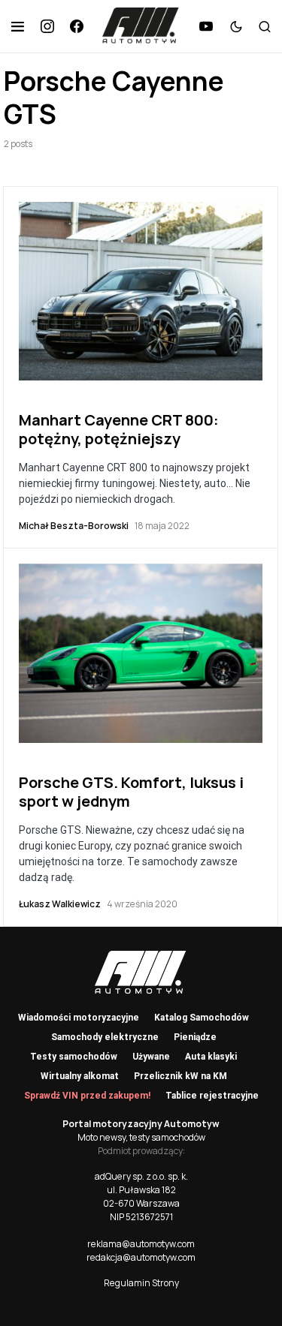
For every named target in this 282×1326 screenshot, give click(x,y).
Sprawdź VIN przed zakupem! (87, 1095)
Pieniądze (195, 1037)
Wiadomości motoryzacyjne (78, 1017)
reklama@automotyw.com (141, 1243)
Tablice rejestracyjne (212, 1095)
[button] (18, 26)
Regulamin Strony (141, 1282)
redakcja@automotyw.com (141, 1257)
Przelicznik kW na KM (180, 1076)
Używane (151, 1056)
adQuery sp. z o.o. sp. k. (141, 1176)
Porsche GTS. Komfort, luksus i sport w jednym (131, 791)
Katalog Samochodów (201, 1017)
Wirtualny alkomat (80, 1076)
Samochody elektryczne (105, 1037)
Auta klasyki (211, 1056)
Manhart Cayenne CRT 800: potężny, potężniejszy (119, 429)
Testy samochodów (73, 1056)
